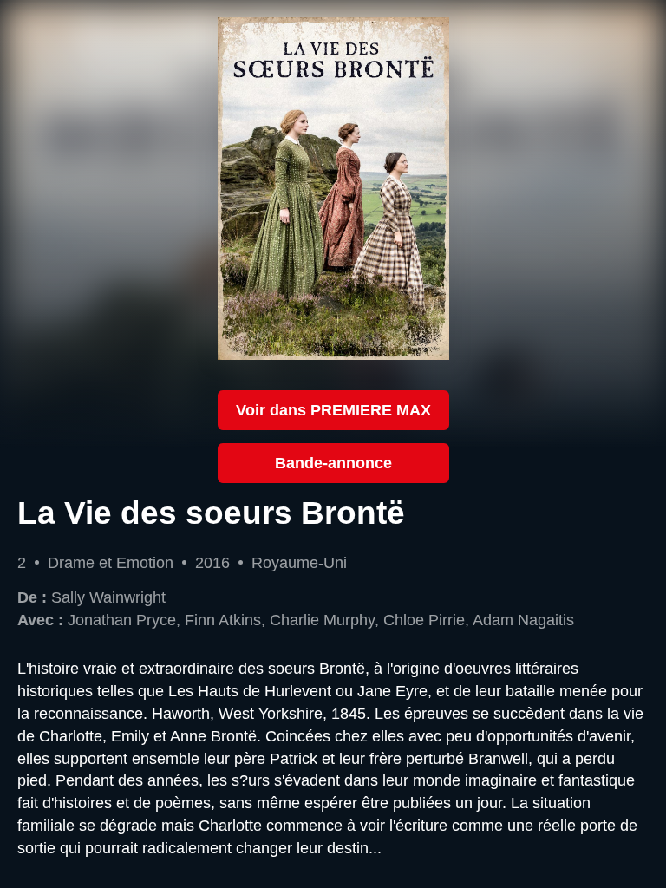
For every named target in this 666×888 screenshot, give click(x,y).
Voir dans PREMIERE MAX (333, 410)
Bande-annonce (333, 463)
